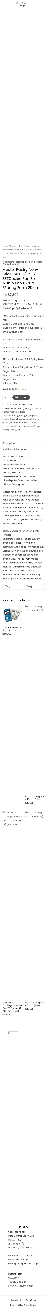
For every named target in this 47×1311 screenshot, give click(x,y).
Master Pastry (25, 246)
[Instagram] (23, 1227)
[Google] (27, 1227)
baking (22, 415)
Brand (13, 246)
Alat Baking (9, 261)
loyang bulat (28, 419)
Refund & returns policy (20, 1285)
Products (15, 264)
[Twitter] (20, 1227)
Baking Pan (21, 261)
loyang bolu (15, 419)
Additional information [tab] (15, 449)
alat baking (13, 415)
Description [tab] (9, 443)
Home (5, 246)
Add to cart (21, 397)
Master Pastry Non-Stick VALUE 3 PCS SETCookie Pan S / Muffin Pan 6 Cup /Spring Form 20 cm (21, 426)
